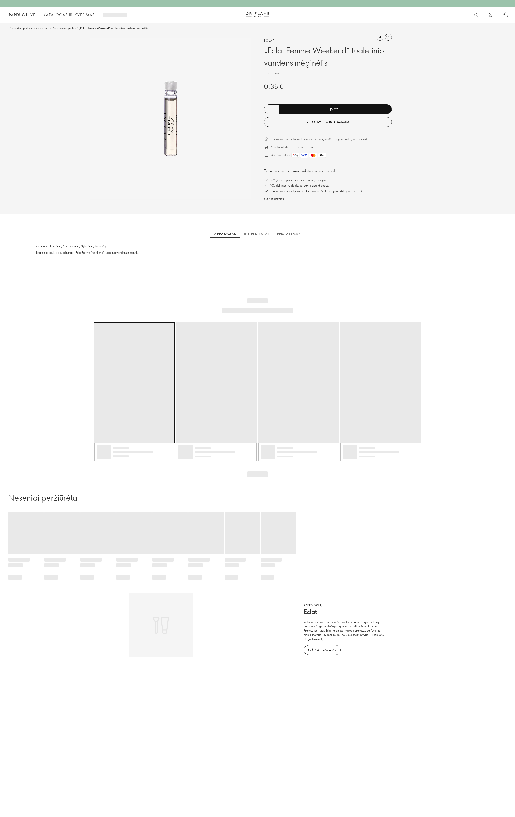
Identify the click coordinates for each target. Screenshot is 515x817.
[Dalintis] (380, 37)
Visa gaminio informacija (328, 122)
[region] (170, 118)
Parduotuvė (22, 14)
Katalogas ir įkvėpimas (69, 14)
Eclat (269, 40)
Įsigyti (335, 109)
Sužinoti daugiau (274, 199)
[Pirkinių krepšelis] (506, 15)
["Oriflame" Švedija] (257, 14)
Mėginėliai (42, 28)
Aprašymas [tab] (225, 234)
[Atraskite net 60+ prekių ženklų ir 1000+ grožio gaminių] (476, 15)
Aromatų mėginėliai (64, 28)
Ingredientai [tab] (256, 234)
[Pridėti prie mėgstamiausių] (388, 37)
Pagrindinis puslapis (21, 28)
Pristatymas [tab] (289, 234)
